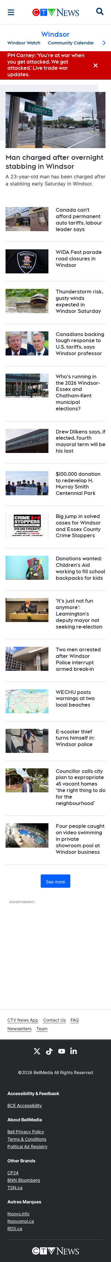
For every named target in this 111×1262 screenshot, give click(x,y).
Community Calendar (71, 42)
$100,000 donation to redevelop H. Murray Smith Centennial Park (78, 483)
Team (41, 1028)
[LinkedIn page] (74, 1051)
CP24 (12, 1172)
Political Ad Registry (27, 1146)
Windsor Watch (23, 42)
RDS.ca (14, 1228)
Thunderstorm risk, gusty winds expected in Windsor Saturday (79, 301)
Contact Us (54, 1020)
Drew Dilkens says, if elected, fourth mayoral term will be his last (80, 441)
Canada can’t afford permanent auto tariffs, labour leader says (79, 219)
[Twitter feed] (37, 1051)
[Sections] (11, 12)
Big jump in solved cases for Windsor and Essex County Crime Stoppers (78, 525)
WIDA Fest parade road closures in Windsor (79, 258)
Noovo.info (18, 1213)
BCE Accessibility (24, 1105)
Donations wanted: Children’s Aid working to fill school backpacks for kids (80, 568)
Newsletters (19, 1028)
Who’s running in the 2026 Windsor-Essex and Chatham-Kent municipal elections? (78, 393)
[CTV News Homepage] (55, 12)
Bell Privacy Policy (25, 1131)
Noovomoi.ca (20, 1221)
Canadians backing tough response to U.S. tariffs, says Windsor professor (80, 343)
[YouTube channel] (61, 1051)
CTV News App (22, 1020)
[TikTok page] (49, 1051)
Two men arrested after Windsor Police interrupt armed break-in (78, 659)
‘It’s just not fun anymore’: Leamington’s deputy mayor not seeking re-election (79, 613)
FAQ (75, 1020)
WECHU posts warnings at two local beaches (75, 698)
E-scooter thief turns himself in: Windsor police (75, 738)
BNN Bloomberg (23, 1180)
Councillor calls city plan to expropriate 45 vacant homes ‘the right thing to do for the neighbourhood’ (80, 787)
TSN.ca (15, 1187)
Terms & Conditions (26, 1139)
